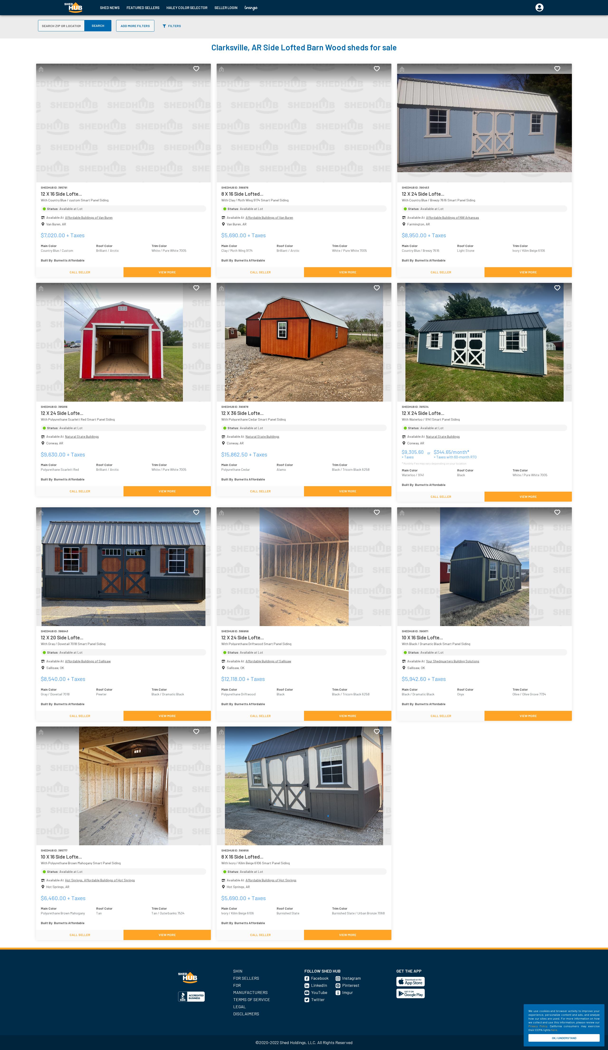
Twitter (318, 999)
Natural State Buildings (82, 436)
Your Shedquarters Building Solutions (452, 661)
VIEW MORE (167, 272)
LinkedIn (319, 985)
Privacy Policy (537, 1026)
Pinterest (350, 985)
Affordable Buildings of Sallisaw (88, 661)
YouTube (319, 992)
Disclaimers (246, 1013)
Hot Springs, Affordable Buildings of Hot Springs (100, 880)
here (554, 1029)
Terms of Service (251, 999)
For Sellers (246, 978)
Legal (239, 1006)
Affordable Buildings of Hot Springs (271, 880)
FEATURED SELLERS (143, 7)
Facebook (319, 978)
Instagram (351, 978)
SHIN (237, 971)
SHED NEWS (109, 7)
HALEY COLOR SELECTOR (186, 7)
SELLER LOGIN (226, 7)
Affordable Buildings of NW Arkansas (452, 217)
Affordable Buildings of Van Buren (89, 217)
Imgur (347, 992)
